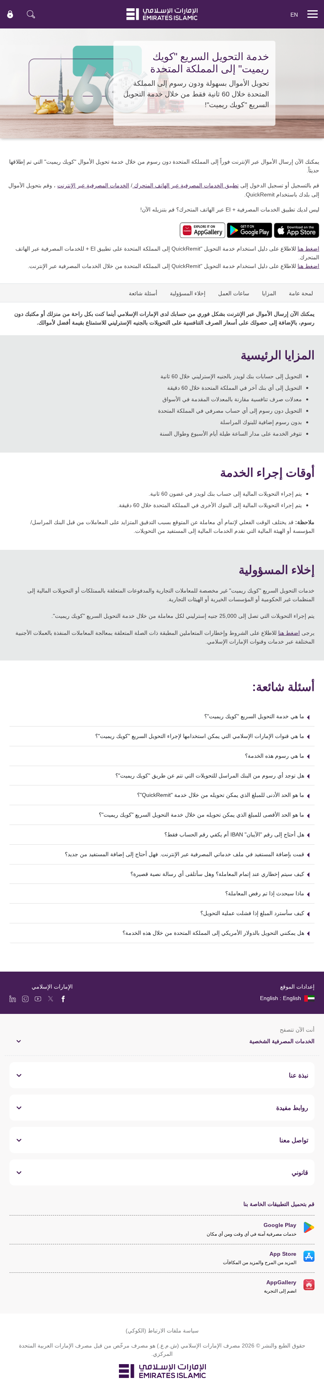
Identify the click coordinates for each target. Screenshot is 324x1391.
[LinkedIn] (12, 998)
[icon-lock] (10, 14)
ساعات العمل (233, 293)
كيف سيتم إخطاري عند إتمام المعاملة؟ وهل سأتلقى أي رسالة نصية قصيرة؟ (217, 873)
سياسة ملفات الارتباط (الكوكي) (162, 1330)
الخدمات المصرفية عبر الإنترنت (93, 185)
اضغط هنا (308, 248)
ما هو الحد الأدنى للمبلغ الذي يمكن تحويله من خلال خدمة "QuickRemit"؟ (220, 794)
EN (294, 14)
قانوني (300, 1172)
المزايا (269, 293)
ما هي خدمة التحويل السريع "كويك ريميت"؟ (254, 716)
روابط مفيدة (292, 1108)
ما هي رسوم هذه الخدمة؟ (274, 755)
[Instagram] (25, 998)
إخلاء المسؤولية (187, 293)
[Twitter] (50, 998)
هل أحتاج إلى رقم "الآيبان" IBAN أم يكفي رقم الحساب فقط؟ (234, 834)
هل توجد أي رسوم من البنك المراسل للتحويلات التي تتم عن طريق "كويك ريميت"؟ (209, 775)
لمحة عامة (301, 293)
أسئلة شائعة (143, 293)
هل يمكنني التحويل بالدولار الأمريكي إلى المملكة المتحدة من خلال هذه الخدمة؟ (213, 932)
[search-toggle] (31, 14)
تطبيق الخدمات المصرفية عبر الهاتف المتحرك (185, 185)
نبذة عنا (298, 1075)
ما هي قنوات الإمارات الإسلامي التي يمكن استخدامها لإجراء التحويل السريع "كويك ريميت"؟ (199, 735)
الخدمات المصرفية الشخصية (281, 1041)
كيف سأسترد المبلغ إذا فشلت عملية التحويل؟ (252, 913)
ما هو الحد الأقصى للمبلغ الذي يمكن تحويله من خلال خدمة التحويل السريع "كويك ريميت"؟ (201, 814)
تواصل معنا (293, 1140)
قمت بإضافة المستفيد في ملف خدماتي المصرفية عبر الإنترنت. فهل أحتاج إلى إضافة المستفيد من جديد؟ (184, 854)
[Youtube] (38, 998)
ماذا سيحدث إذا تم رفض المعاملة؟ (264, 893)
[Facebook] (63, 998)
